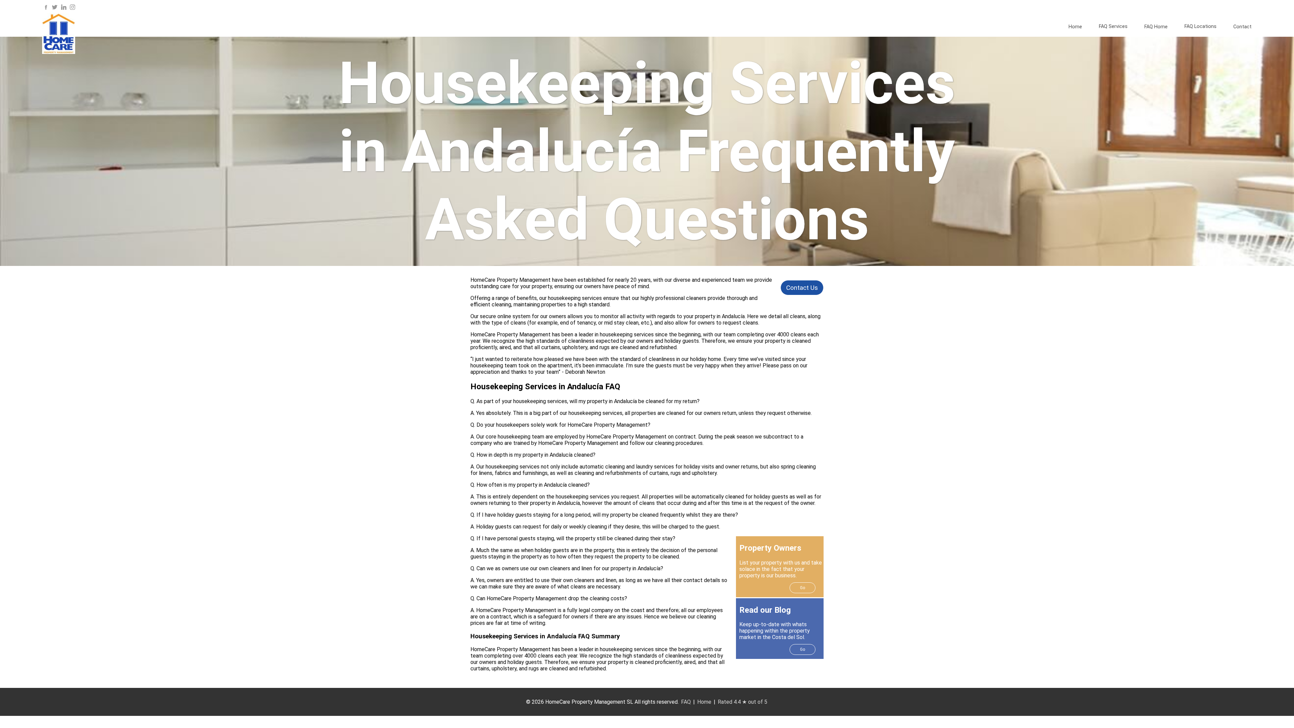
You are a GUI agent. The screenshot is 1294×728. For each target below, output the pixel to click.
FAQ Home (1156, 27)
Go (802, 587)
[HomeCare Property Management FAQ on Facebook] (46, 9)
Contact (1242, 27)
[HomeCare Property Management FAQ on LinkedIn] (63, 9)
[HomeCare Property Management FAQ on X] (54, 9)
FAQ (686, 702)
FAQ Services (1113, 26)
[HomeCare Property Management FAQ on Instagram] (72, 9)
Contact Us (802, 288)
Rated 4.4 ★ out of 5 (742, 702)
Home (1075, 27)
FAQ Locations (1200, 26)
